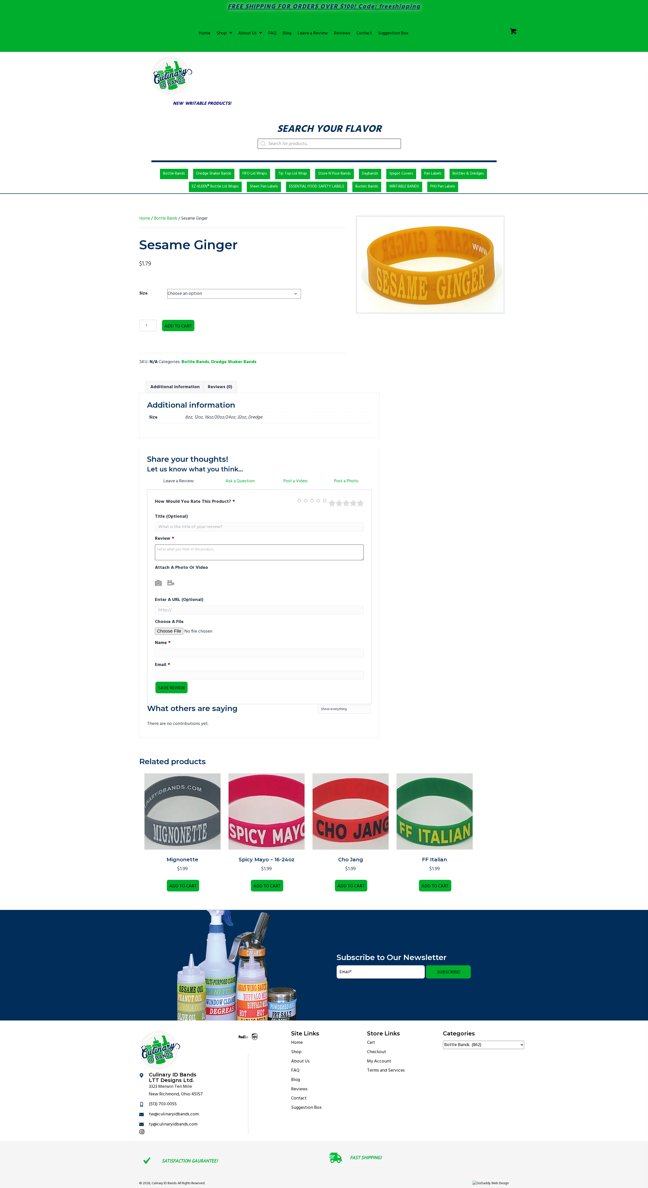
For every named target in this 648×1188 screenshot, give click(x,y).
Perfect (360, 503)
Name (163, 643)
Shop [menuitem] (296, 1052)
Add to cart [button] (183, 886)
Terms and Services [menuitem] (386, 1070)
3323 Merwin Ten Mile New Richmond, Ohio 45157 (176, 1090)
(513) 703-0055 (163, 1104)
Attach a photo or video (181, 567)
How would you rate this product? (195, 501)
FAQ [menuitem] (295, 1070)
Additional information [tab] (175, 387)
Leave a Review (178, 481)
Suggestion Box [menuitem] (306, 1107)
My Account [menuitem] (379, 1061)
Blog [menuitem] (295, 1079)
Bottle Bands (165, 218)
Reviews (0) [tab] (220, 387)
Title (171, 516)
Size (143, 293)
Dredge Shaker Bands (233, 362)
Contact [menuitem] (299, 1098)
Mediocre (339, 503)
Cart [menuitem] (371, 1042)
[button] (448, 971)
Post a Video (295, 481)
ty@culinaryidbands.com (173, 1124)
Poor (332, 503)
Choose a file (169, 622)
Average (346, 503)
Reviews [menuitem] (299, 1089)
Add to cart (178, 326)
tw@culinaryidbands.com (174, 1114)
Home (144, 218)
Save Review (171, 688)
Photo (158, 583)
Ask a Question (240, 481)
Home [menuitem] (297, 1042)
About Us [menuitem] (300, 1061)
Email (162, 665)
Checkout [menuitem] (376, 1052)
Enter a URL (179, 599)
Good (353, 503)
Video (170, 583)
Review (164, 538)
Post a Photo (346, 481)
